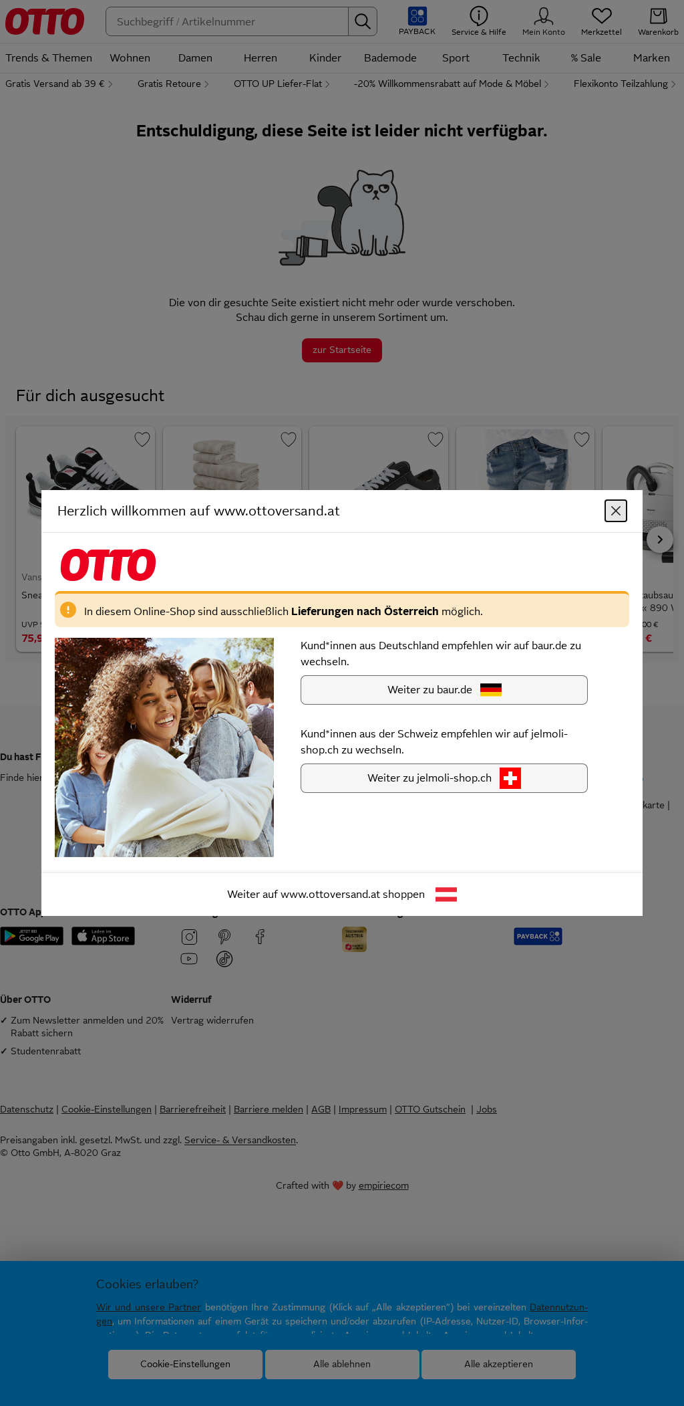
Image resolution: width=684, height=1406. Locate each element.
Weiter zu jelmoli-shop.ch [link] (429, 778)
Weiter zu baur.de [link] (429, 689)
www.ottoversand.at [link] (330, 894)
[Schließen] (616, 510)
